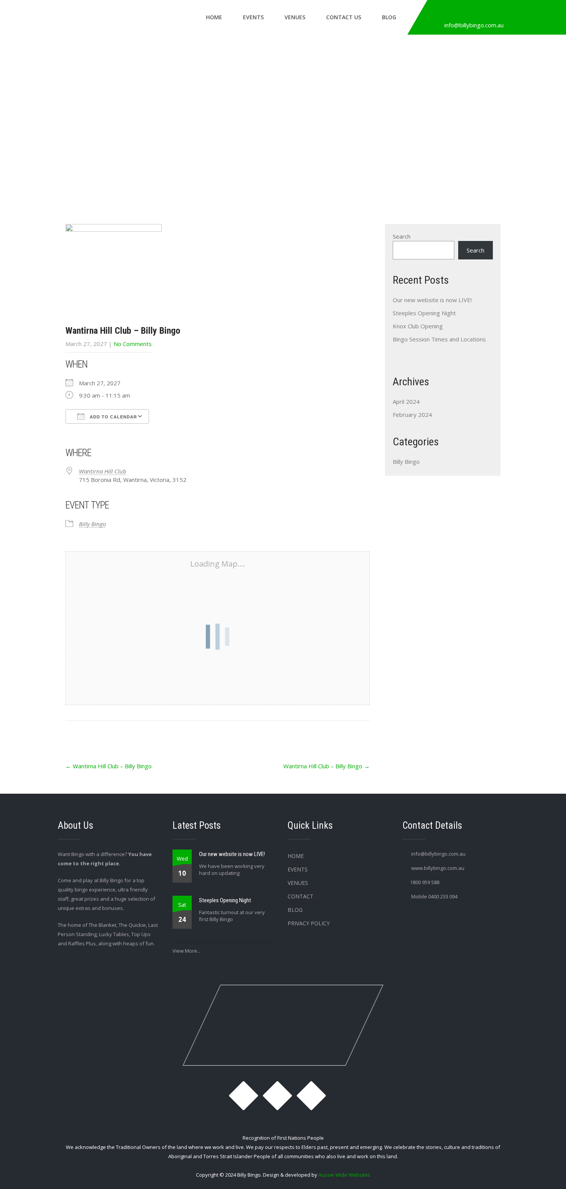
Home (214, 17)
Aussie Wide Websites (344, 1174)
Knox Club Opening (418, 326)
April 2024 (406, 401)
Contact (300, 896)
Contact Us (343, 17)
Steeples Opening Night (424, 313)
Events (253, 17)
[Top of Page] (544, 1172)
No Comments (133, 344)
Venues (295, 17)
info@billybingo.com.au (474, 25)
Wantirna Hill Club (102, 471)
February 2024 (412, 414)
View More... (186, 950)
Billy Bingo (92, 524)
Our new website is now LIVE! (432, 300)
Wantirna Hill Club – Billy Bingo (108, 766)
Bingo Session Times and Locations (439, 339)
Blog (389, 17)
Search (401, 236)
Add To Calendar (112, 417)
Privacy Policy (309, 923)
